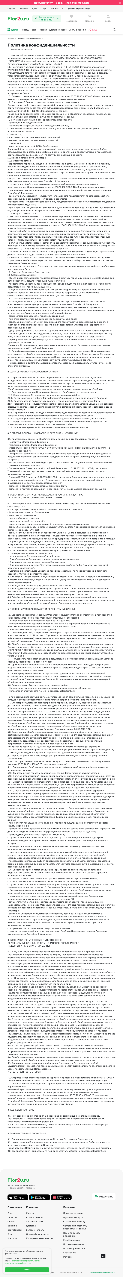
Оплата (11, 8)
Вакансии (13, 1225)
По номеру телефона (74, 1248)
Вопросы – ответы (35, 1230)
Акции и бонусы (34, 1217)
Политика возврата (73, 1213)
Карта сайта (69, 1252)
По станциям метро (73, 1244)
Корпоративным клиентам (39, 1238)
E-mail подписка (71, 1240)
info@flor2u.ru (106, 1196)
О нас (43, 8)
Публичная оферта (73, 1217)
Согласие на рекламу (74, 1221)
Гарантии (12, 1217)
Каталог (30, 1213)
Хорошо (27, 1270)
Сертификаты (14, 1230)
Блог (34, 8)
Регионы (67, 1256)
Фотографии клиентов (37, 1234)
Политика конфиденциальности (102, 1272)
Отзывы (57, 8)
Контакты (12, 1238)
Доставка (23, 8)
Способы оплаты (34, 1221)
